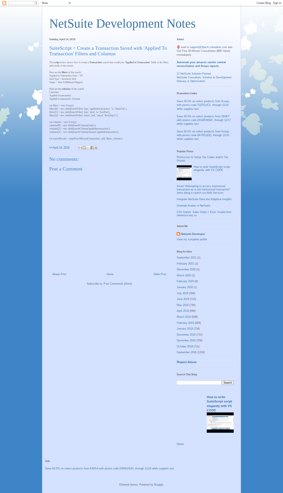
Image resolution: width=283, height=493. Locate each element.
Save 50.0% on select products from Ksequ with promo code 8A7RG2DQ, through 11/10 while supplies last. (203, 135)
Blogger (158, 484)
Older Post (160, 274)
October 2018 (185, 346)
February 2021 (185, 263)
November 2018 (186, 340)
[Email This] (80, 148)
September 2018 (186, 352)
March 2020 (184, 275)
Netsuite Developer (193, 234)
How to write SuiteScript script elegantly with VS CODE (212, 168)
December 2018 (186, 334)
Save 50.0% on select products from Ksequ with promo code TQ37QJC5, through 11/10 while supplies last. (203, 105)
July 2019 (182, 293)
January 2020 (185, 287)
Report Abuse (187, 362)
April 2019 (183, 310)
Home (110, 274)
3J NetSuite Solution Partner (194, 73)
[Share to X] (88, 148)
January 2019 (185, 328)
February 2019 (185, 322)
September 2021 (186, 257)
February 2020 (185, 281)
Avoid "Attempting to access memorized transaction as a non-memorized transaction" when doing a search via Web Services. (203, 189)
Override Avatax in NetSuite (193, 205)
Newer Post (59, 274)
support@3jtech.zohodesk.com (208, 47)
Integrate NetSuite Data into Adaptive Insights (204, 199)
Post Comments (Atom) (118, 283)
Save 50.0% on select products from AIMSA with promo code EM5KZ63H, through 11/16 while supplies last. (110, 468)
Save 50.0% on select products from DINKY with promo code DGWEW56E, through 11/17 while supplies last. (204, 120)
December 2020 (186, 269)
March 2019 (184, 316)
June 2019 (183, 299)
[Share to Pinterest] (96, 148)
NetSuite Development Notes (122, 23)
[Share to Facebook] (92, 148)
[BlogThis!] (84, 148)
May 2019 (183, 305)
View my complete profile (192, 239)
